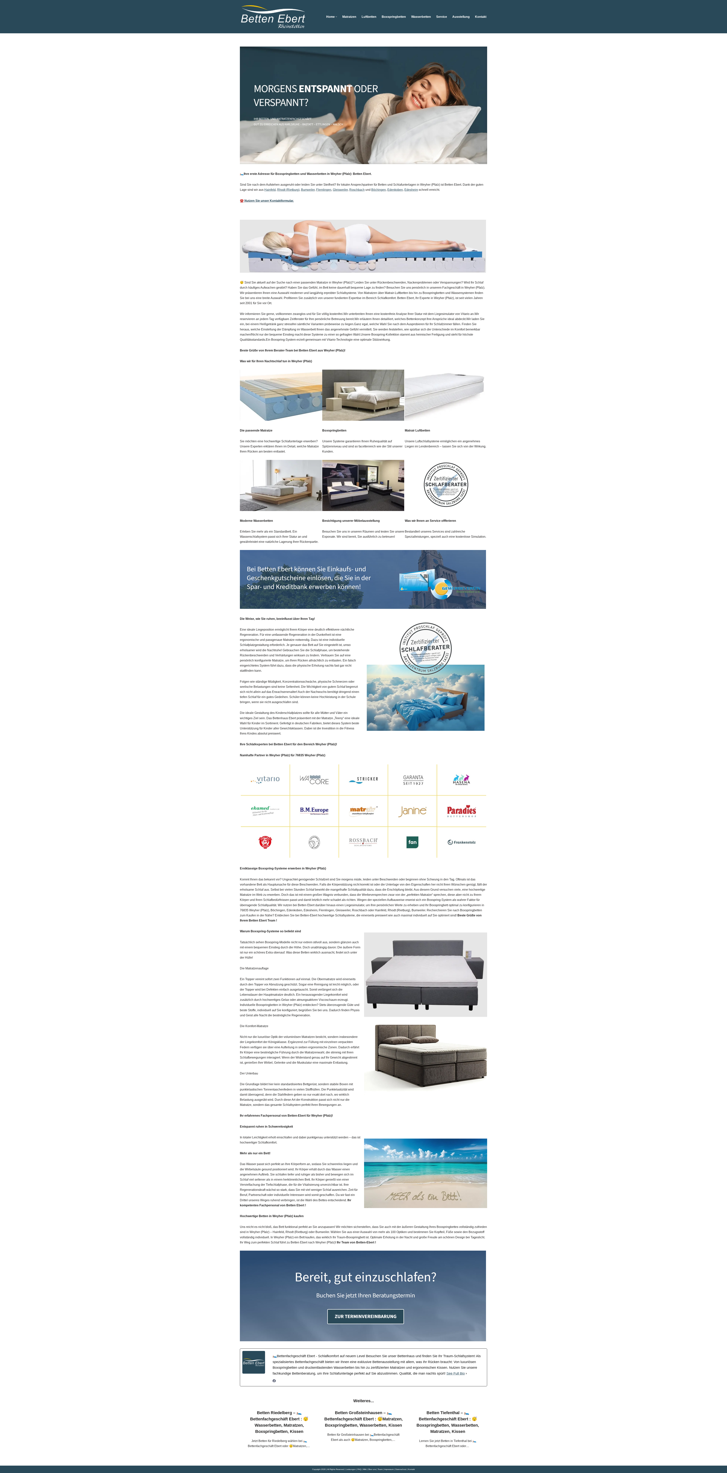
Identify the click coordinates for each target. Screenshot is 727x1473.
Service (441, 16)
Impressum (389, 1469)
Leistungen (351, 1469)
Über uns (372, 1469)
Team (380, 1469)
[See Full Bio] (466, 1373)
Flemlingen (323, 189)
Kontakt (480, 16)
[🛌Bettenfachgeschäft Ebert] (273, 16)
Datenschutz (400, 1469)
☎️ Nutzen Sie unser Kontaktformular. (267, 200)
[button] (336, 16)
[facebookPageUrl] (274, 1381)
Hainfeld (270, 189)
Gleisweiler (340, 189)
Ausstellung (461, 16)
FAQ (359, 1469)
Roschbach (357, 189)
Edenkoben (395, 189)
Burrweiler (308, 189)
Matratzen (349, 16)
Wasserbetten (421, 16)
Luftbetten (369, 16)
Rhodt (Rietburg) (288, 189)
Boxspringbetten (394, 16)
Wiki (364, 1469)
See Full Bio (455, 1373)
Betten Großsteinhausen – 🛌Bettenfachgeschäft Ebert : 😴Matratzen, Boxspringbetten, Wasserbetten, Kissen (363, 1419)
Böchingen (378, 189)
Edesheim (411, 189)
